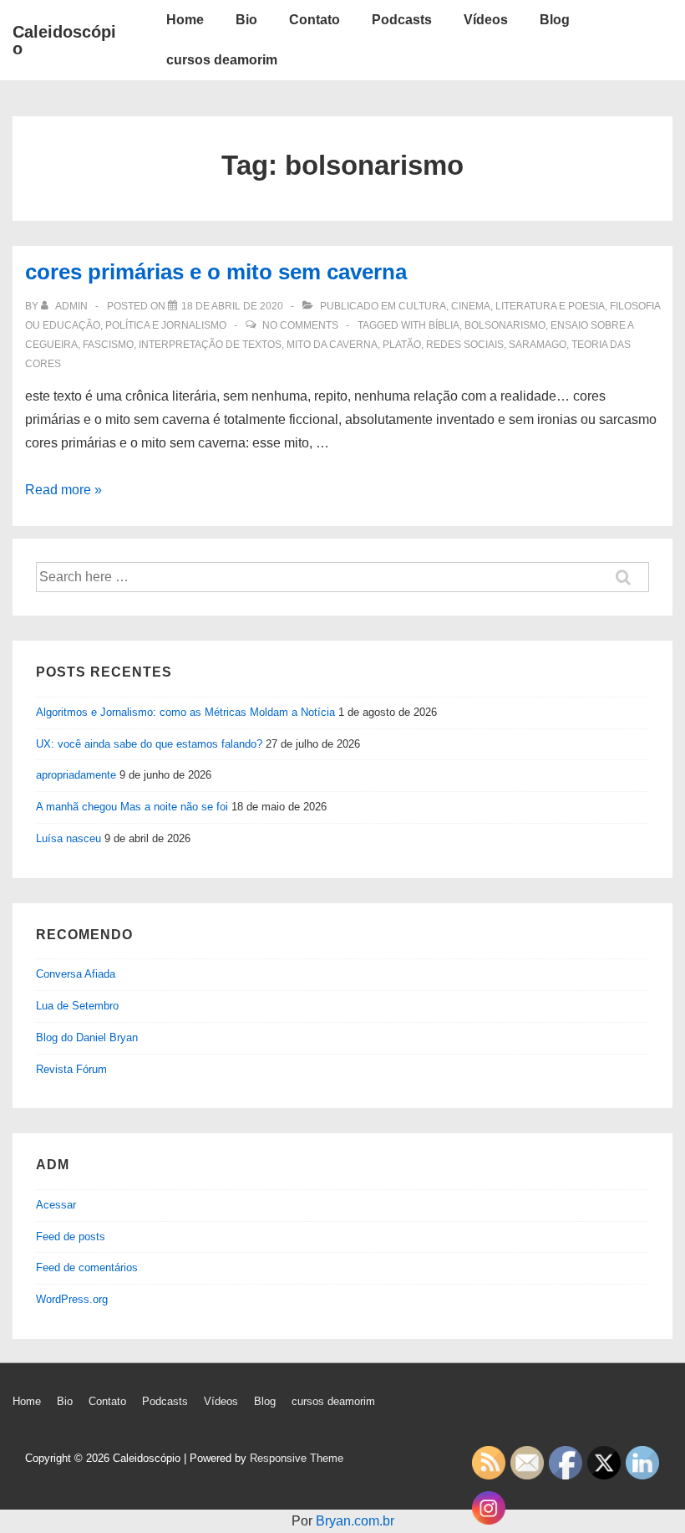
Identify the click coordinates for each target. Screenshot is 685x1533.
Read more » (63, 490)
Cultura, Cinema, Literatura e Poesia (501, 306)
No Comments (300, 325)
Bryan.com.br (355, 1521)
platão (402, 344)
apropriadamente (76, 775)
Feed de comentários (87, 1267)
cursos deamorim (221, 60)
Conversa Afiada (75, 974)
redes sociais (465, 344)
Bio (246, 20)
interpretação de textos (210, 344)
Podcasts (402, 20)
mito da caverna (332, 344)
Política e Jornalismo (165, 325)
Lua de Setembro (77, 1005)
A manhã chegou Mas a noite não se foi (132, 806)
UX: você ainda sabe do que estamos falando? (149, 744)
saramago (537, 344)
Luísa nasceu (68, 838)
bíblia (444, 325)
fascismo (108, 344)
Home (185, 20)
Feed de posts (70, 1236)
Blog (555, 20)
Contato (314, 20)
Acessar (56, 1204)
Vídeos (486, 20)
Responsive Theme (296, 1458)
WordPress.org (72, 1299)
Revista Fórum (71, 1069)
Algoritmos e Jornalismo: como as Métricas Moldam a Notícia (185, 712)
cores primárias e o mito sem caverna (216, 271)
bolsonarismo (504, 325)
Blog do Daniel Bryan (87, 1037)
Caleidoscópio (64, 40)
